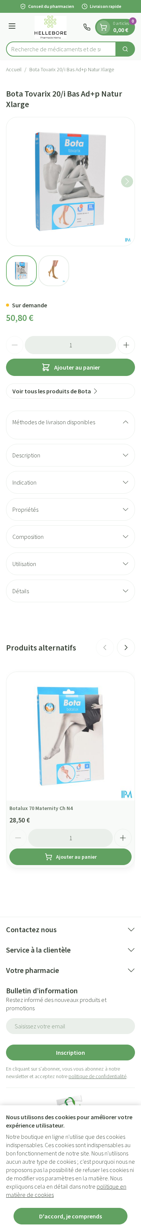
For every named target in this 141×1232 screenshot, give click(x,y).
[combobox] (61, 49)
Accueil (13, 69)
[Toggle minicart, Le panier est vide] (103, 27)
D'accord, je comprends (70, 1216)
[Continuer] (127, 181)
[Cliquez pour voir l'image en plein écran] (70, 181)
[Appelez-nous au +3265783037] (87, 27)
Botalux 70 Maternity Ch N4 (41, 808)
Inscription (70, 1052)
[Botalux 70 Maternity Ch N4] (70, 736)
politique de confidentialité (97, 1076)
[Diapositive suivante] (126, 647)
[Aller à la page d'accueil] (50, 27)
